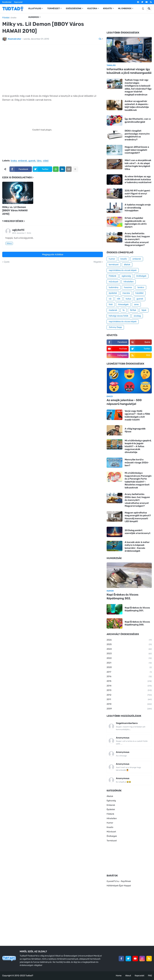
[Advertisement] (52, 69)
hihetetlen (129, 281)
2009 (129, 708)
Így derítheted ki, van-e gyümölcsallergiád (138, 120)
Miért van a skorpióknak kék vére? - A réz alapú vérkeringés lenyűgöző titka (138, 164)
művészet (113, 281)
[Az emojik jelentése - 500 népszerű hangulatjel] (129, 380)
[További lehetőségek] (75, 169)
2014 (129, 685)
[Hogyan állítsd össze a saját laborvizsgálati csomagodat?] (114, 150)
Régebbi (97, 262)
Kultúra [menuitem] (92, 8)
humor (112, 259)
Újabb (6, 262)
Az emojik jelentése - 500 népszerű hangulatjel (124, 402)
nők (118, 298)
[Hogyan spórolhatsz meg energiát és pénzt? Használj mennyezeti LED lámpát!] (114, 516)
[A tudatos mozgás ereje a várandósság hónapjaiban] (114, 208)
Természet (112, 840)
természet (114, 264)
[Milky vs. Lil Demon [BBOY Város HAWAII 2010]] (17, 193)
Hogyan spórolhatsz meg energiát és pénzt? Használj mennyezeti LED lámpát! (138, 517)
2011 (129, 699)
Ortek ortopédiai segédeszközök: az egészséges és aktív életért (136, 222)
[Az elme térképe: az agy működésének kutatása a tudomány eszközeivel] (114, 179)
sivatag (137, 316)
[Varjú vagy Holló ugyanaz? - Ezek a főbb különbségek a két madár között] (114, 415)
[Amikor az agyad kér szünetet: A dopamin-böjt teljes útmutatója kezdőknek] (114, 105)
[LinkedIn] (62, 169)
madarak (113, 310)
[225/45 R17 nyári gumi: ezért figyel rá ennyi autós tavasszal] (114, 193)
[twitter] (142, 2)
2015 (129, 681)
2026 (129, 640)
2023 (129, 653)
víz (110, 298)
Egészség (111, 800)
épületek (113, 293)
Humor (110, 823)
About (128, 975)
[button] (143, 8)
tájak (144, 310)
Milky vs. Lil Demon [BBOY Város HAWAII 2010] (15, 210)
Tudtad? (29, 975)
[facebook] (138, 2)
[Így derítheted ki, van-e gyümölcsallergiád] (114, 120)
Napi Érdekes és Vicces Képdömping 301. (137, 609)
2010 (129, 704)
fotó (111, 304)
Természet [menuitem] (53, 8)
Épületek (111, 809)
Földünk (112, 276)
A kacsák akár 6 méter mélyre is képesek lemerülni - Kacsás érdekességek (137, 546)
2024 (129, 649)
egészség (126, 276)
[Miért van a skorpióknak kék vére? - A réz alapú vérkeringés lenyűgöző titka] (114, 164)
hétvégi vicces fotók (118, 316)
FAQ (150, 975)
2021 (129, 663)
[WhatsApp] (56, 169)
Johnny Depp (115, 327)
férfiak (133, 310)
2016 (129, 676)
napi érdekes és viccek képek (123, 270)
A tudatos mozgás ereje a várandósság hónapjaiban (138, 207)
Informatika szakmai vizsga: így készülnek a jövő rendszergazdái (129, 71)
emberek (22, 161)
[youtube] (147, 2)
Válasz (9, 243)
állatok (127, 264)
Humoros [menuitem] (33, 17)
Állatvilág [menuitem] (34, 8)
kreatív (123, 259)
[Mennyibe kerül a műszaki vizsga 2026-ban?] (114, 462)
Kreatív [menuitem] (107, 8)
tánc (39, 161)
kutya (128, 298)
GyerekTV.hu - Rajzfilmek (119, 881)
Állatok (110, 796)
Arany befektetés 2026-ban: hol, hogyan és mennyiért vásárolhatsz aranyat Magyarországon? (137, 239)
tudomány (114, 287)
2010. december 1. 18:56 (21, 233)
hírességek (123, 304)
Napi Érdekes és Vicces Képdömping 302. (122, 596)
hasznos (128, 287)
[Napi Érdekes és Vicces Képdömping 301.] (114, 609)
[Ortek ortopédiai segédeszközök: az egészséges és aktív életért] (114, 222)
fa (124, 310)
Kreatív (110, 827)
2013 (129, 690)
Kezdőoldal (6, 2)
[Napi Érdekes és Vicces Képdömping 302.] (129, 575)
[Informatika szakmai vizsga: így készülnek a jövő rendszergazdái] (129, 49)
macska (126, 293)
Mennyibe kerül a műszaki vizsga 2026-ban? (137, 462)
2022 (129, 658)
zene (136, 304)
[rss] (151, 2)
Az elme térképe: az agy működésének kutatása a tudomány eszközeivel (138, 179)
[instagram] (142, 958)
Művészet (111, 831)
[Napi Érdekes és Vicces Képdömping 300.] (114, 623)
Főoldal (5, 18)
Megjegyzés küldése (52, 254)
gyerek (31, 161)
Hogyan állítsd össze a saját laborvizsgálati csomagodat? (137, 150)
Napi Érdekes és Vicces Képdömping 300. (137, 623)
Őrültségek (112, 836)
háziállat (139, 293)
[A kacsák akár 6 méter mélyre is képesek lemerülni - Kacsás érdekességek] (114, 546)
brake (13, 18)
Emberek (111, 805)
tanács (140, 287)
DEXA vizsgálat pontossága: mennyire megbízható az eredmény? (137, 135)
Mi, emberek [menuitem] (124, 8)
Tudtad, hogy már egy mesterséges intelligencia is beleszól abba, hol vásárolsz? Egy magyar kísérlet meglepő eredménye (138, 87)
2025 (129, 644)
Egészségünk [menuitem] (73, 8)
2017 (129, 672)
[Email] (69, 169)
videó (46, 161)
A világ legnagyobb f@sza (135, 430)
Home (119, 975)
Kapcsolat (18, 2)
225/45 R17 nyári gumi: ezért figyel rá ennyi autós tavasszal (137, 193)
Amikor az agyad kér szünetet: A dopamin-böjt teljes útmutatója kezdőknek (137, 105)
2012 (129, 695)
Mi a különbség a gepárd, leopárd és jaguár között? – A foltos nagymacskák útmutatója (138, 446)
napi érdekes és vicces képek (123, 321)
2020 (129, 667)
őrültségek (141, 276)
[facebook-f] (121, 958)
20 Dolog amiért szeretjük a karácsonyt (137, 532)
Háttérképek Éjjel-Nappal (119, 885)
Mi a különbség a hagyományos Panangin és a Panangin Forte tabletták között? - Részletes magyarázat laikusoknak (138, 480)
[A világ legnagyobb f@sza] (114, 430)
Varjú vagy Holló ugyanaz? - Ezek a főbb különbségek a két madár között (137, 415)
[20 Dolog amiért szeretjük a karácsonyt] (114, 532)
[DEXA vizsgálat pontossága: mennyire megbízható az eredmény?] (114, 134)
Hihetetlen (112, 818)
